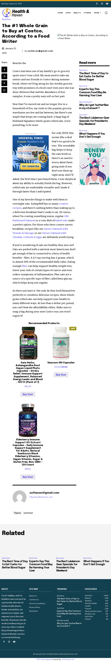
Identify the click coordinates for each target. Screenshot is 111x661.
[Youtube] (107, 3)
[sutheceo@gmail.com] (19, 497)
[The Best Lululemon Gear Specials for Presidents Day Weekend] (69, 547)
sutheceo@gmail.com (40, 51)
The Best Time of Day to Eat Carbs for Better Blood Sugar (93, 76)
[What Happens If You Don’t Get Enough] (96, 547)
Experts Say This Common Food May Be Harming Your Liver (92, 92)
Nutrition (6, 19)
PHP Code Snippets (44, 659)
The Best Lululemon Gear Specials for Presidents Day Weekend (94, 121)
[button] (106, 12)
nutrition (28, 512)
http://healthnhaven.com (41, 497)
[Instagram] (101, 3)
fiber (24, 266)
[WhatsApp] (4, 90)
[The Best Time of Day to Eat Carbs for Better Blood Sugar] (15, 547)
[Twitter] (4, 76)
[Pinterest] (4, 83)
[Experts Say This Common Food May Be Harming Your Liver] (42, 547)
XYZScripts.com (68, 659)
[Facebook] (96, 3)
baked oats (61, 220)
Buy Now (28, 394)
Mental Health (85, 102)
